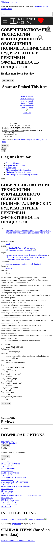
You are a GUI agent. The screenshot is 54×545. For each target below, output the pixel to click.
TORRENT (10, 500)
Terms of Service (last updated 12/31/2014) (18, 540)
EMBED (5, 128)
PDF (7, 491)
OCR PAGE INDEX (13, 477)
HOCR (8, 468)
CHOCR (9, 443)
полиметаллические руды (17, 255)
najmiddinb (16, 524)
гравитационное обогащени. (18, 259)
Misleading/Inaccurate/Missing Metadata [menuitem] (22, 174)
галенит (18, 257)
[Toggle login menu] (48, 29)
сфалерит (10, 257)
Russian (9, 268)
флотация (33, 255)
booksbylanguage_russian (16, 264)
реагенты (41, 257)
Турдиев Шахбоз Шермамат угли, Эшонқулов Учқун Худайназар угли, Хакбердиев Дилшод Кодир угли (28, 231)
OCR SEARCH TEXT (14, 482)
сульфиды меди (29, 257)
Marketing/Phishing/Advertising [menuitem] (18, 172)
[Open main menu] (5, 21)
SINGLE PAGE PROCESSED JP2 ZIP (21, 495)
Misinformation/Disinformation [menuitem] (18, 170)
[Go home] (23, 21)
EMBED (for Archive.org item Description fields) (22, 130)
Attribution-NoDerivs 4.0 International (21, 248)
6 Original (9, 504)
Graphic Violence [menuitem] (13, 163)
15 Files (8, 502)
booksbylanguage (34, 264)
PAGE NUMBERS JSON (16, 486)
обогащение (43, 255)
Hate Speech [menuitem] (11, 168)
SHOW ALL (6, 507)
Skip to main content (9, 2)
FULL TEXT (10, 464)
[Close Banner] (4, 14)
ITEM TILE (10, 473)
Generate (5, 446)
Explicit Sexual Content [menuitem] (15, 165)
